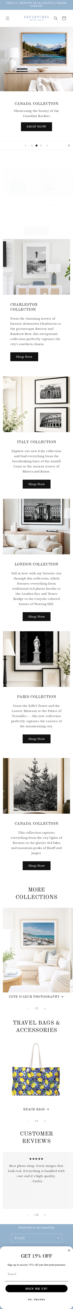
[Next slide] (47, 145)
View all (36, 231)
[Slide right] (45, 221)
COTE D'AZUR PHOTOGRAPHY (34, 996)
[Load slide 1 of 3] (32, 145)
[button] (7, 18)
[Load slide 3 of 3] (41, 145)
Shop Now (24, 357)
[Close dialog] (69, 1250)
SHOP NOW (36, 126)
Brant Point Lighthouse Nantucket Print (18, 202)
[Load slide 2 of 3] (36, 145)
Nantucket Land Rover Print (49, 200)
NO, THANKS (36, 1299)
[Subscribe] (58, 1238)
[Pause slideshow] (69, 145)
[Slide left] (28, 221)
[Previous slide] (26, 145)
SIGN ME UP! (36, 1288)
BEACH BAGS (34, 1109)
